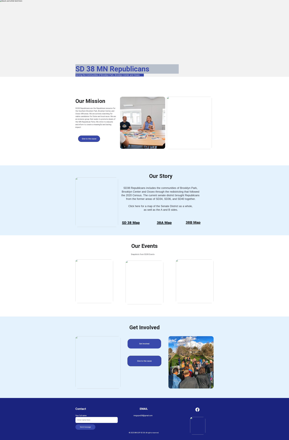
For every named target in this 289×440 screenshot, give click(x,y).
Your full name (81, 415)
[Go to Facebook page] (197, 410)
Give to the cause (89, 139)
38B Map (193, 222)
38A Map (164, 223)
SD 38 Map (131, 223)
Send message (85, 427)
